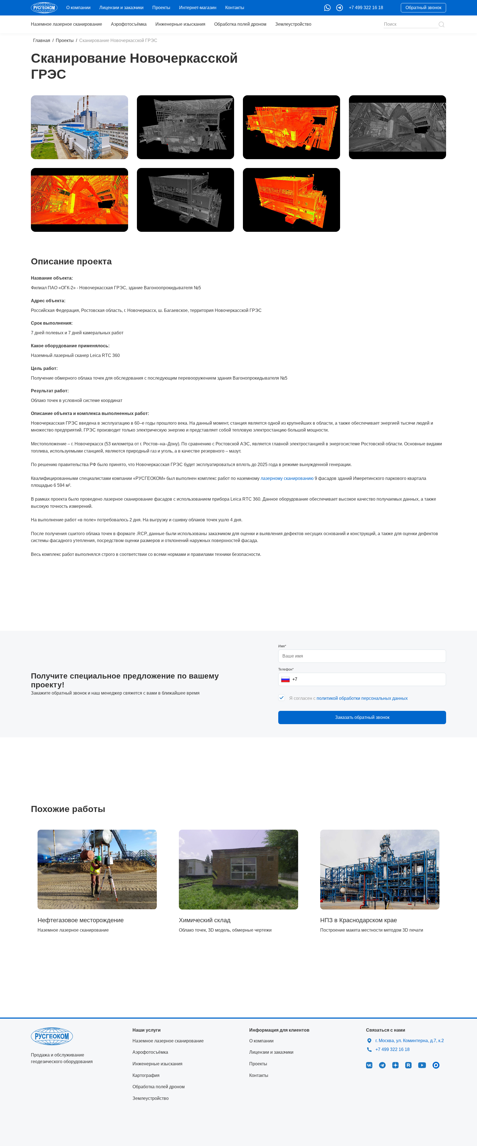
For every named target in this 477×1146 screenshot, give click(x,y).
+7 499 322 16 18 (366, 7)
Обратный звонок (423, 7)
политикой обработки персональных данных (362, 698)
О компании (78, 7)
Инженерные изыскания (180, 24)
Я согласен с (348, 698)
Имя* (282, 646)
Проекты (161, 7)
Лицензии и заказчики (121, 7)
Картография (146, 1075)
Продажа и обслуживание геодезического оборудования (62, 1058)
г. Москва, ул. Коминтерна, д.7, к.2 (409, 1040)
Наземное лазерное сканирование (168, 1041)
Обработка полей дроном (240, 24)
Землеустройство (293, 24)
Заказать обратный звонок (362, 717)
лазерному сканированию (287, 478)
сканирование (66, 24)
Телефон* (286, 669)
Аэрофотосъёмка (129, 24)
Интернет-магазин (197, 7)
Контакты (234, 7)
